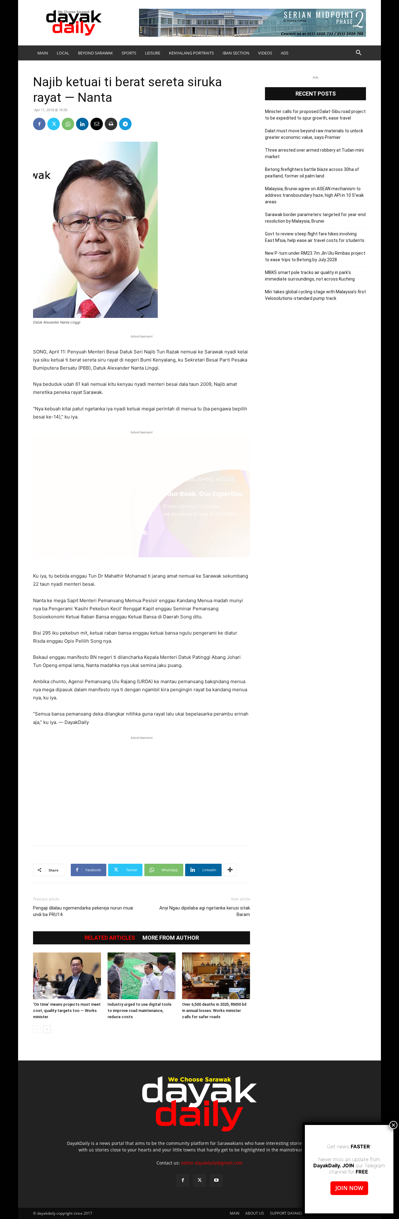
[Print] (111, 124)
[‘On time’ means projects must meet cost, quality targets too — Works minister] (67, 975)
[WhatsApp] (68, 124)
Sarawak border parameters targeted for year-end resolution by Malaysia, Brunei (315, 218)
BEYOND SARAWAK (95, 53)
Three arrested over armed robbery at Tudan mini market (314, 153)
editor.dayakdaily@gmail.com (212, 1163)
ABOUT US (254, 1213)
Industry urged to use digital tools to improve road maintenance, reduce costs (139, 1010)
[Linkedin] (82, 124)
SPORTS (129, 53)
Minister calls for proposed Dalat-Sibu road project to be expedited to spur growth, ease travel (315, 114)
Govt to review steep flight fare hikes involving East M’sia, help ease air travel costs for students (314, 237)
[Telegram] (125, 124)
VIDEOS (265, 53)
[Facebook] (39, 124)
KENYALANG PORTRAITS (191, 53)
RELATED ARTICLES (109, 938)
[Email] (96, 124)
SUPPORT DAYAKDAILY (290, 1213)
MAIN (42, 53)
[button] (358, 53)
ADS (284, 53)
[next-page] (47, 1029)
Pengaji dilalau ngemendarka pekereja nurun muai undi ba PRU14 (83, 911)
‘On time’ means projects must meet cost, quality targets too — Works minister (67, 1010)
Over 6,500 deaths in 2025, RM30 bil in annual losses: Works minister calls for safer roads (214, 1010)
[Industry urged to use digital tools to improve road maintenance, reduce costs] (141, 975)
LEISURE (152, 53)
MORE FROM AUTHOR (170, 938)
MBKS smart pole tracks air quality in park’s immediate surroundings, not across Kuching (310, 275)
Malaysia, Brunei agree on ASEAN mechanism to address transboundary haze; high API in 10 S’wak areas (314, 195)
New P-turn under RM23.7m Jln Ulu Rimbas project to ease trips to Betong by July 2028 (315, 256)
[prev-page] (37, 1029)
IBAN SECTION (236, 53)
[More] (230, 870)
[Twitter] (53, 124)
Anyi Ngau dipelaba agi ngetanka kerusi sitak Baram (204, 911)
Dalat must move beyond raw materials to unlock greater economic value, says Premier (314, 134)
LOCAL (63, 53)
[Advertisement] (141, 787)
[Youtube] (216, 1180)
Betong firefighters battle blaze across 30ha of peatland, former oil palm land (312, 172)
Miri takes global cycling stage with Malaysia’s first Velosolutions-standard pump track (315, 295)
